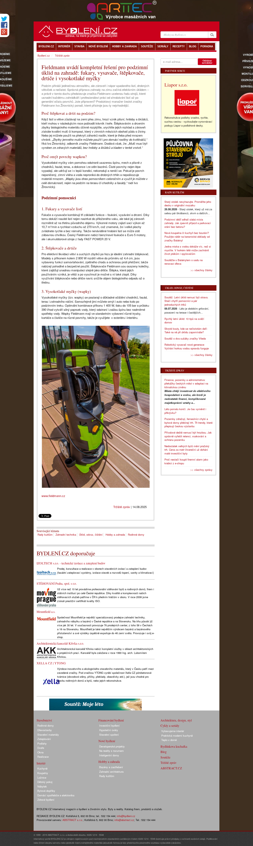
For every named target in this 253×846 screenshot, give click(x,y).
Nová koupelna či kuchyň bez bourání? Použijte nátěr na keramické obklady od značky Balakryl (187, 236)
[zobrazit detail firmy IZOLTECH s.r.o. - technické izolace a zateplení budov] (46, 572)
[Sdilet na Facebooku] (4, 25)
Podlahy (42, 743)
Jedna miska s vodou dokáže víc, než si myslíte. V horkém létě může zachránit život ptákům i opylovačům (187, 250)
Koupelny (42, 773)
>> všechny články (201, 270)
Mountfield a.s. (46, 612)
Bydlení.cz (44, 55)
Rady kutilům (45, 534)
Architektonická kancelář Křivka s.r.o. (60, 643)
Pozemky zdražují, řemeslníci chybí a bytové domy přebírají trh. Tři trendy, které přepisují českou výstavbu (188, 422)
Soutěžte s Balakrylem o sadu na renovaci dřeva (183, 262)
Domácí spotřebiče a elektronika (55, 795)
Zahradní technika (66, 534)
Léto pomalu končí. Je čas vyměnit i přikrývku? (185, 411)
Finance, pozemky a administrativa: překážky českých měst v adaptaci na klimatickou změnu (186, 383)
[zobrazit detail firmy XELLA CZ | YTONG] (51, 681)
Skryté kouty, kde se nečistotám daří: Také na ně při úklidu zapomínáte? (186, 330)
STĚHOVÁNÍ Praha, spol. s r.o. (57, 583)
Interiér (41, 763)
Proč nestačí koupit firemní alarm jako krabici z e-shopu (186, 461)
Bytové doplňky (46, 791)
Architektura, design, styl (176, 720)
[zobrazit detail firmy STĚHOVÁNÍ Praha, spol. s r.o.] (46, 597)
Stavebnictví (44, 720)
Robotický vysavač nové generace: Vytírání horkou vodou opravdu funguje (186, 346)
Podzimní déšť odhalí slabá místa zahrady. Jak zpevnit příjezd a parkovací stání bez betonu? (187, 223)
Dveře (40, 748)
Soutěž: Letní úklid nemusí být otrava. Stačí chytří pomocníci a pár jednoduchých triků (186, 300)
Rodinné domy (136, 534)
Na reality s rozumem (111, 751)
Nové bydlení (106, 741)
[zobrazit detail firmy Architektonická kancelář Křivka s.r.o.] (46, 652)
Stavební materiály (48, 734)
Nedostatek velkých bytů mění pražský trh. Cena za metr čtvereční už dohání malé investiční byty (186, 449)
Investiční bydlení (109, 725)
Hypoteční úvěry (108, 730)
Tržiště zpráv (121, 507)
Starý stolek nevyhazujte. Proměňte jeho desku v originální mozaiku (187, 203)
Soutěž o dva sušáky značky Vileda (185, 338)
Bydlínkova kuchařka (173, 746)
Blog (163, 752)
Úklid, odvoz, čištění (91, 534)
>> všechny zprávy (201, 470)
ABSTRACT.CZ (171, 768)
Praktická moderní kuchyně (177, 735)
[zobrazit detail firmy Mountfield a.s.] (46, 618)
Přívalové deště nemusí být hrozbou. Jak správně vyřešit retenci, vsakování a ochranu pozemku (188, 436)
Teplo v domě (169, 740)
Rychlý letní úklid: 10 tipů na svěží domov (184, 320)
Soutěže (165, 757)
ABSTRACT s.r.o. (72, 820)
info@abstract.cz (124, 820)
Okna (40, 752)
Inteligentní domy (109, 755)
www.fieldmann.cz (53, 496)
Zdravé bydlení (45, 799)
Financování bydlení (111, 720)
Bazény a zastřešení (111, 767)
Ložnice (41, 777)
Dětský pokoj (44, 782)
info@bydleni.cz (126, 816)
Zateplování (44, 739)
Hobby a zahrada (115, 534)
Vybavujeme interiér (172, 731)
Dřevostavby (44, 730)
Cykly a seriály (169, 725)
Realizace (43, 757)
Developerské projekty (112, 746)
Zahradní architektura (111, 771)
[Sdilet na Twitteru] (4, 18)
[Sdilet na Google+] (4, 32)
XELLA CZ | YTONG (51, 663)
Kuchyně (42, 768)
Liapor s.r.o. (176, 85)
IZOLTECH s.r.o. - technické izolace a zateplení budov (71, 563)
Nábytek (42, 786)
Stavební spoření (109, 734)
